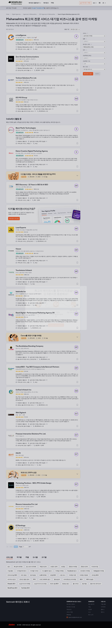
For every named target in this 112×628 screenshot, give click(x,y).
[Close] (85, 294)
